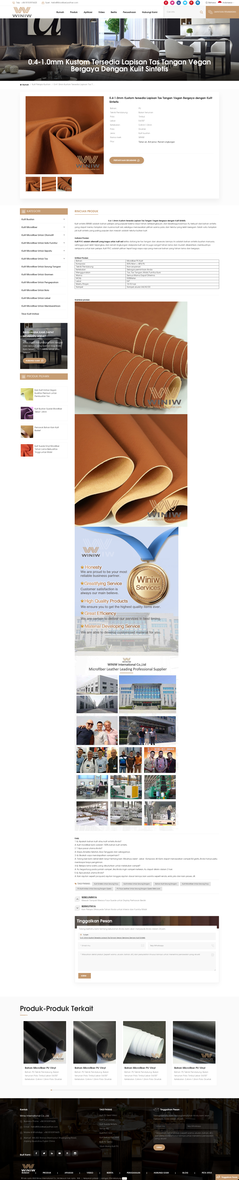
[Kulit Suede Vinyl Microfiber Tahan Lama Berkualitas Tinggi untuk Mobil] (27, 450)
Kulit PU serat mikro (108, 1116)
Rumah (60, 12)
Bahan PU (104, 1129)
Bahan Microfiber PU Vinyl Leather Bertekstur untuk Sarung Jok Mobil (44, 1067)
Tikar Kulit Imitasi (30, 313)
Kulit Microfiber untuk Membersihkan (40, 306)
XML (78, 1178)
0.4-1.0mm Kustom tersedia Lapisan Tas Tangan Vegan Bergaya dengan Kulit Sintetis (112, 938)
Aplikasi (88, 12)
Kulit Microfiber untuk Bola (35, 290)
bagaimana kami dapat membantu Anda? (38, 334)
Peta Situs (207, 1172)
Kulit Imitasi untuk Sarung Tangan (137, 884)
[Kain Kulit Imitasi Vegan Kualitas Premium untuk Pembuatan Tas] (27, 394)
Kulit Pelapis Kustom (41, 85)
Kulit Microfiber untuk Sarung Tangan (41, 266)
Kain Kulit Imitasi (107, 1120)
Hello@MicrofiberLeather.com (64, 3)
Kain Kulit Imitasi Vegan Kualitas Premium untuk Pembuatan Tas (46, 393)
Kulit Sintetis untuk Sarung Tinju (106, 884)
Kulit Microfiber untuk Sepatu (36, 250)
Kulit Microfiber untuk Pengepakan (40, 282)
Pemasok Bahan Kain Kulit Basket (47, 429)
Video (101, 12)
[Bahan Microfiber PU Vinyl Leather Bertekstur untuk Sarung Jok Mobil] (45, 1042)
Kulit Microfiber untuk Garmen (37, 274)
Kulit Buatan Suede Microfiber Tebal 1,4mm (48, 410)
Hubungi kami (149, 12)
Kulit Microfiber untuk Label (35, 298)
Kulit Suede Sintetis (108, 1124)
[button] (218, 1055)
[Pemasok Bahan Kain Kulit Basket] (27, 431)
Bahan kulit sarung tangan (166, 884)
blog (185, 1172)
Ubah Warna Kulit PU (109, 1147)
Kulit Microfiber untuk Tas (34, 258)
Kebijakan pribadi (90, 1178)
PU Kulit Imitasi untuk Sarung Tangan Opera (94, 889)
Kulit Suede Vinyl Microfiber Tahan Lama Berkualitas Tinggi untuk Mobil (47, 449)
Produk (74, 12)
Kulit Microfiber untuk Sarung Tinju (195, 884)
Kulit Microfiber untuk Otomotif (37, 235)
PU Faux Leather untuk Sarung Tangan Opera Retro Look (138, 889)
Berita (114, 12)
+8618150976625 (29, 3)
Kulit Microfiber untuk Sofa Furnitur (39, 243)
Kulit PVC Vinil (106, 1133)
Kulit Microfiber (29, 227)
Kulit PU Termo (106, 1142)
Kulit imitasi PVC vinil (109, 1138)
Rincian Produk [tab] (86, 211)
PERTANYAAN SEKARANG (125, 160)
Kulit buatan (27, 219)
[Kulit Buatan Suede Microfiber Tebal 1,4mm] (27, 413)
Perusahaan (129, 12)
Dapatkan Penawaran (225, 12)
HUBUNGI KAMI (33, 360)
